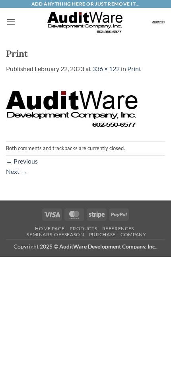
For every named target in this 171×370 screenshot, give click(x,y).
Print (134, 68)
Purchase (102, 234)
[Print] (73, 106)
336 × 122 (106, 68)
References (118, 228)
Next (16, 171)
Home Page (50, 228)
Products (83, 228)
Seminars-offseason (55, 234)
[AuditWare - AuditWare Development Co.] (85, 22)
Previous (22, 161)
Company (133, 234)
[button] (11, 21)
